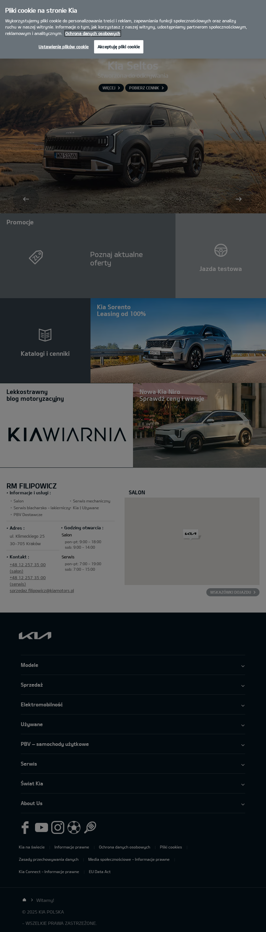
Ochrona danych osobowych (92, 33)
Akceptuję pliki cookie (119, 46)
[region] (133, 29)
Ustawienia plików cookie (64, 46)
